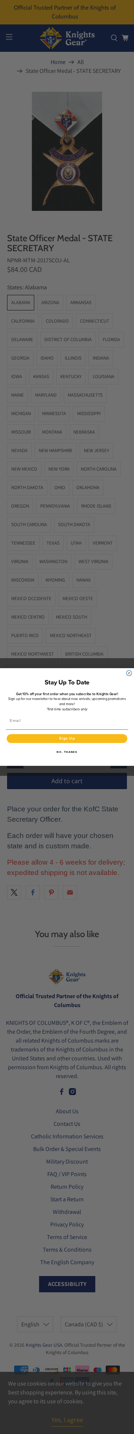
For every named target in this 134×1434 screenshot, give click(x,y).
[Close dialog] (129, 673)
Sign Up (67, 738)
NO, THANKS (67, 752)
